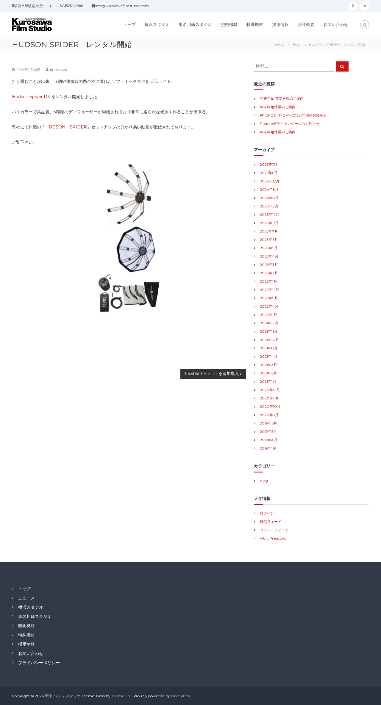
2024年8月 (269, 189)
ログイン (267, 513)
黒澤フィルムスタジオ (62, 696)
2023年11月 (269, 223)
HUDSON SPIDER (66, 127)
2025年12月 (269, 164)
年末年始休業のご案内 (278, 107)
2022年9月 (269, 298)
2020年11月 (269, 398)
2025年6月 (269, 173)
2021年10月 (269, 339)
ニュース (26, 598)
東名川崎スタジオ (195, 24)
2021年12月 (269, 323)
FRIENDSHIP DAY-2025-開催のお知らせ (293, 115)
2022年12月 (269, 289)
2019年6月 (268, 423)
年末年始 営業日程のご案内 (282, 98)
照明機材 (229, 24)
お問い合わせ (335, 24)
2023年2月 (269, 273)
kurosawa (58, 69)
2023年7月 (269, 231)
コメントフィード (274, 530)
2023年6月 (269, 239)
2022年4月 (269, 306)
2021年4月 (268, 356)
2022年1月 (268, 314)
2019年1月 (268, 448)
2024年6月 (269, 198)
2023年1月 (268, 281)
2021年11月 (268, 331)
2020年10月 (270, 406)
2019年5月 (268, 431)
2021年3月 (268, 364)
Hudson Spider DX (31, 96)
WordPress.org (273, 538)
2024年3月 (269, 206)
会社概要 (306, 24)
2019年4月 (268, 440)
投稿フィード (270, 521)
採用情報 (280, 24)
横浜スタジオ (157, 24)
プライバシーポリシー (39, 662)
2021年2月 (268, 373)
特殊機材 (254, 24)
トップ (129, 24)
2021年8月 (268, 348)
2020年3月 (269, 415)
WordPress (180, 696)
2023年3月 (269, 264)
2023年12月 (269, 214)
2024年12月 (269, 181)
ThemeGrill (121, 696)
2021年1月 (268, 381)
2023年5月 (269, 248)
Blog (297, 44)
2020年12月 (270, 390)
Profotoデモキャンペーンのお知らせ (289, 123)
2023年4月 (269, 256)
